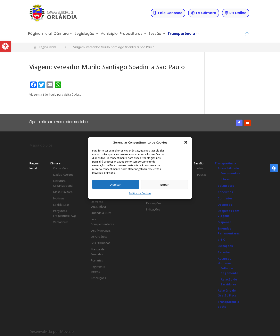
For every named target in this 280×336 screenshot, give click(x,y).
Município (109, 34)
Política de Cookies (140, 193)
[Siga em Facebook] (239, 123)
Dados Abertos (63, 174)
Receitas (224, 252)
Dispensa (224, 222)
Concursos (225, 192)
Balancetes (226, 186)
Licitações (225, 246)
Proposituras (131, 34)
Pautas (201, 174)
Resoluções (98, 278)
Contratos (225, 198)
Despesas (225, 205)
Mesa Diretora (63, 192)
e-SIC (221, 239)
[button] (5, 46)
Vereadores (60, 222)
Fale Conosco (170, 12)
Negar (164, 184)
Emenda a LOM (101, 213)
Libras (225, 179)
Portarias (97, 260)
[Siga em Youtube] (247, 123)
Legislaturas (61, 205)
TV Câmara (206, 12)
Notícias (58, 198)
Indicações (153, 209)
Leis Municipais (101, 230)
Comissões (60, 168)
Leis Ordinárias (100, 243)
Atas (200, 168)
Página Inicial (40, 34)
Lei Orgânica (99, 237)
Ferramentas (230, 173)
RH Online (237, 12)
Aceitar (115, 184)
